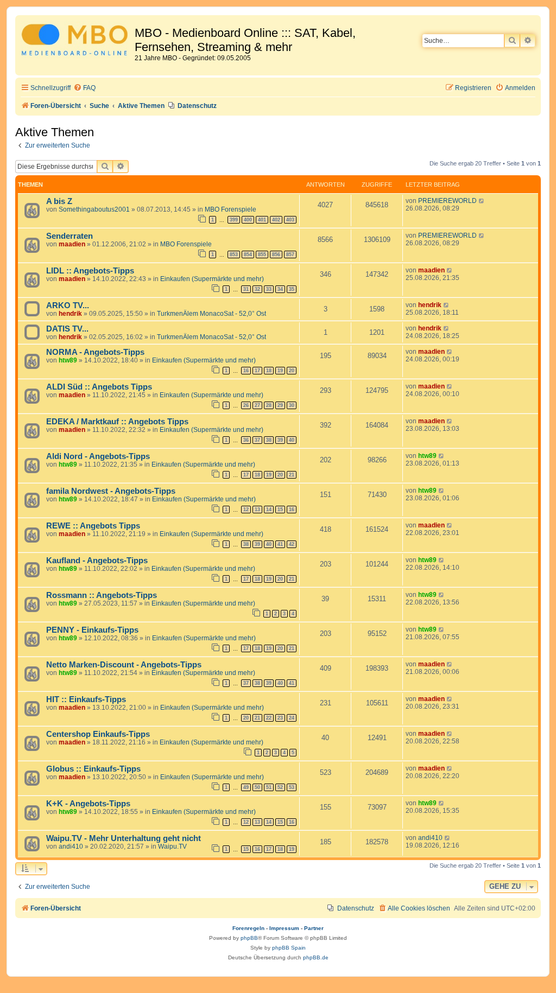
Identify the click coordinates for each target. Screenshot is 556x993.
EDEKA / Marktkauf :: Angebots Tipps (117, 421)
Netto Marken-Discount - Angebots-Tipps (123, 664)
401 (262, 219)
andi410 (71, 846)
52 (280, 787)
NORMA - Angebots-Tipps (95, 352)
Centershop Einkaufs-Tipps (98, 734)
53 (291, 787)
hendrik (70, 313)
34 (280, 289)
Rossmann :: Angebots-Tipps (101, 595)
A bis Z (59, 201)
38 (268, 440)
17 (257, 370)
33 (268, 289)
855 (262, 254)
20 (291, 370)
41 (280, 544)
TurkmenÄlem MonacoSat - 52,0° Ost (211, 313)
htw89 (68, 360)
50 (257, 787)
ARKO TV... (67, 305)
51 (268, 787)
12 (246, 509)
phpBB (249, 938)
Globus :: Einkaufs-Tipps (93, 769)
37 (257, 440)
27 (257, 405)
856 (276, 254)
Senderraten (69, 236)
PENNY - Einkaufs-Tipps (92, 630)
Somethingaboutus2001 (94, 209)
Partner (314, 928)
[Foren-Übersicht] (76, 41)
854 (248, 254)
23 (280, 718)
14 (268, 509)
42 (291, 544)
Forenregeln (248, 928)
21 (291, 475)
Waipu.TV (172, 846)
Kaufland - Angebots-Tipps (97, 560)
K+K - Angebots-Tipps (88, 803)
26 (246, 405)
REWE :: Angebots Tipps (93, 525)
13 (257, 509)
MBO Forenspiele (230, 209)
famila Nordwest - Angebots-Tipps (110, 491)
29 (280, 405)
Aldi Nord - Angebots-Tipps (98, 456)
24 (291, 718)
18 (268, 370)
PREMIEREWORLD (447, 201)
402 (276, 219)
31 (246, 289)
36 (246, 440)
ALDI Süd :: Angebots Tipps (99, 387)
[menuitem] (84, 88)
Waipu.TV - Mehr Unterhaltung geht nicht (123, 838)
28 (268, 405)
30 (291, 405)
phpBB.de (315, 957)
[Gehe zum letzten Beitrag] (481, 201)
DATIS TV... (67, 328)
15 (280, 509)
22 (268, 718)
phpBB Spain (289, 948)
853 (234, 254)
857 (290, 254)
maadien (72, 244)
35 (291, 289)
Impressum (284, 928)
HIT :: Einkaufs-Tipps (86, 699)
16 (246, 370)
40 (291, 440)
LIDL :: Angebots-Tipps (90, 270)
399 (234, 219)
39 (280, 440)
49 (246, 787)
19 (280, 370)
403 (290, 219)
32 (257, 289)
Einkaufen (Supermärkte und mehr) (212, 279)
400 (248, 219)
